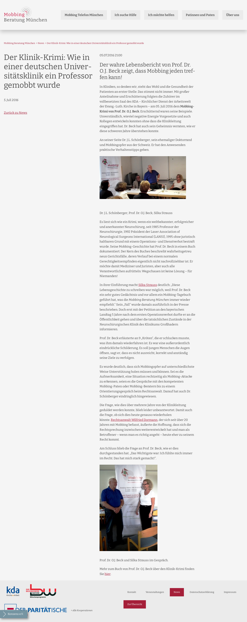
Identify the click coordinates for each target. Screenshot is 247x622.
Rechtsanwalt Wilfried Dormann (134, 420)
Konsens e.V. (16, 614)
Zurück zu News (15, 113)
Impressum (230, 592)
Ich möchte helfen (161, 15)
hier (108, 574)
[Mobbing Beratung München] (25, 15)
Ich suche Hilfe (125, 15)
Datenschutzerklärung (202, 592)
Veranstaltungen (155, 592)
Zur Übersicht (134, 604)
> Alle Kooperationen (81, 610)
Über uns (232, 15)
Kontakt (131, 592)
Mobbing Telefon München (84, 15)
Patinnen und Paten (200, 15)
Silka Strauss (147, 285)
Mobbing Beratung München (19, 43)
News (41, 43)
